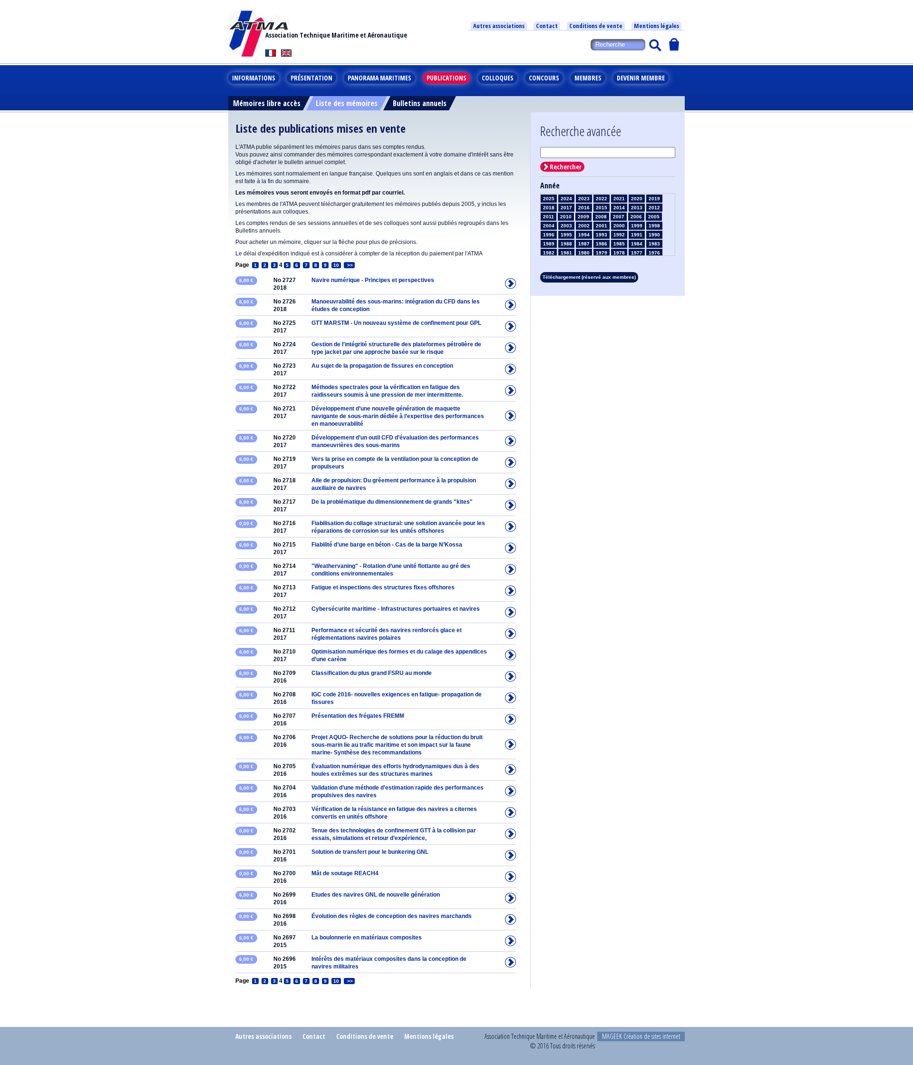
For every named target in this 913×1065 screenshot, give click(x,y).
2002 (584, 225)
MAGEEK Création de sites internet (641, 1036)
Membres (588, 77)
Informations (253, 77)
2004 (548, 225)
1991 (636, 234)
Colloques (498, 77)
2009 (583, 216)
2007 (618, 216)
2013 (636, 207)
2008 (601, 216)
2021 (619, 198)
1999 (636, 225)
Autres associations (498, 25)
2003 (566, 225)
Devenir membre (641, 77)
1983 (654, 243)
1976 (654, 252)
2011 (548, 216)
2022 (601, 198)
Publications (446, 77)
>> (349, 265)
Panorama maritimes (379, 77)
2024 (566, 198)
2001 (601, 225)
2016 (584, 207)
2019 (654, 198)
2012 (654, 207)
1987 (584, 243)
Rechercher (566, 166)
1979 (601, 252)
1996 (548, 234)
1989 (548, 243)
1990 (654, 234)
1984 (636, 243)
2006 (636, 216)
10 (336, 265)
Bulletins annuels (420, 103)
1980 (584, 252)
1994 (584, 234)
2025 (548, 198)
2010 (566, 216)
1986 (601, 243)
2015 (601, 207)
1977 (636, 252)
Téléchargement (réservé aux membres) (589, 277)
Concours (544, 77)
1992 (619, 234)
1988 (566, 243)
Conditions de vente (595, 25)
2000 (619, 225)
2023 (584, 198)
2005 (654, 216)
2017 (566, 207)
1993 (601, 234)
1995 (566, 234)
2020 (636, 198)
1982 (548, 252)
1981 (566, 252)
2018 (548, 207)
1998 (654, 225)
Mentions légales (656, 25)
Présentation (311, 77)
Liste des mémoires (347, 103)
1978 (619, 252)
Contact (547, 25)
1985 (619, 243)
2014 (619, 207)
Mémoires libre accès (267, 103)
